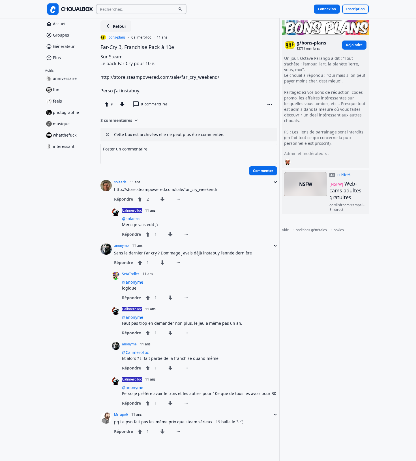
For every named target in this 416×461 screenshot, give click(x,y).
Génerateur (64, 46)
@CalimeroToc (135, 352)
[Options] (269, 104)
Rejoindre (354, 45)
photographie (66, 112)
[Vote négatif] (122, 104)
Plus (57, 57)
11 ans (162, 37)
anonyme (121, 245)
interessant (63, 146)
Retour (119, 26)
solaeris (120, 182)
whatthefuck (64, 135)
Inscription (355, 9)
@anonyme (132, 282)
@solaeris (131, 218)
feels (57, 101)
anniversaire (65, 78)
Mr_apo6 (121, 414)
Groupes (61, 35)
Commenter (263, 170)
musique (61, 123)
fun (56, 89)
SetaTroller (130, 274)
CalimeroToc (141, 37)
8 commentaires (116, 120)
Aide (285, 230)
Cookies (337, 230)
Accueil (60, 23)
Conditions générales (310, 230)
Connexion (327, 9)
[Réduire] (273, 182)
